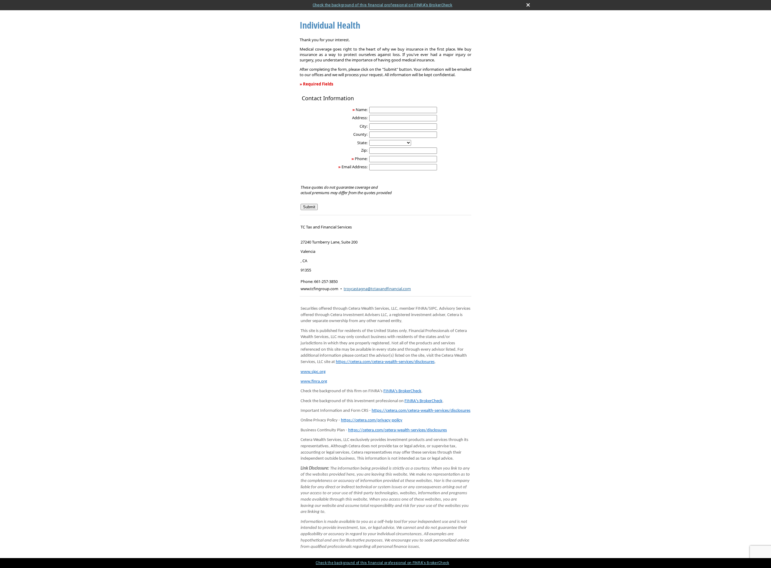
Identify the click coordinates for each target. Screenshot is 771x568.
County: (360, 134)
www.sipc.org (313, 372)
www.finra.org (314, 381)
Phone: (361, 158)
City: (363, 126)
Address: (359, 117)
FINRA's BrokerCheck (402, 391)
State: (362, 142)
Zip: (364, 150)
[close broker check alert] (528, 5)
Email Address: (354, 166)
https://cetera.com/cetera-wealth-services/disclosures (385, 362)
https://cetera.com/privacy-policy (371, 420)
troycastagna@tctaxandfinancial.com (377, 288)
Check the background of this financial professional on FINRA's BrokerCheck (382, 5)
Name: (361, 109)
